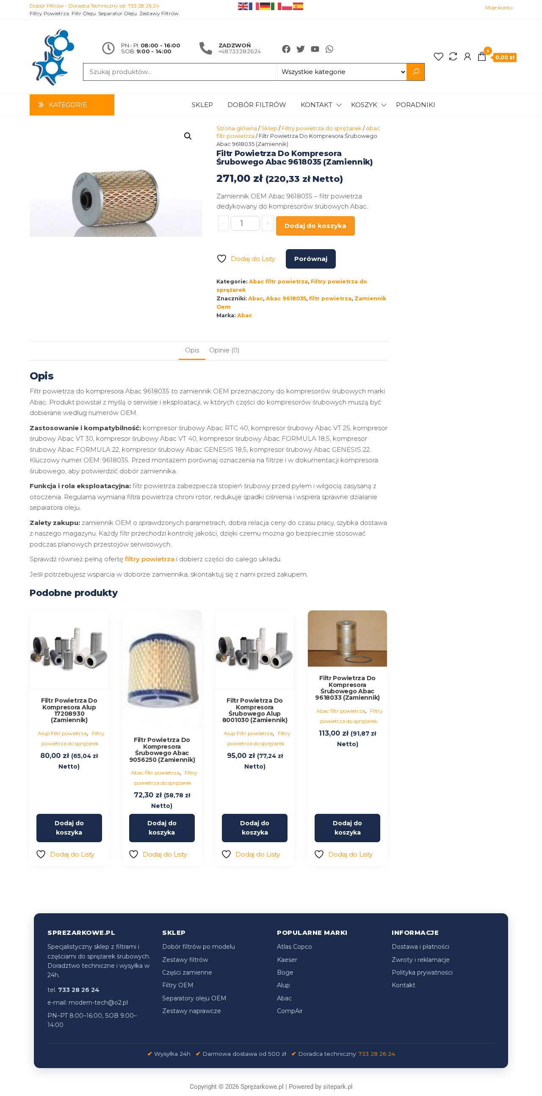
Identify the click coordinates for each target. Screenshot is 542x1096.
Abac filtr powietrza (278, 281)
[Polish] (287, 6)
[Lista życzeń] (438, 56)
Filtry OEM (178, 985)
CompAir (290, 1011)
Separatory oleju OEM (194, 998)
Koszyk (364, 105)
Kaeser (287, 960)
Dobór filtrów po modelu (198, 946)
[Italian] (276, 6)
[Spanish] (298, 6)
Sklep (202, 105)
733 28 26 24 (377, 1053)
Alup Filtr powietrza (62, 733)
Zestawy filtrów (185, 960)
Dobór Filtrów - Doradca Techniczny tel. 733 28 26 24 (94, 6)
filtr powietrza (330, 298)
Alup (283, 985)
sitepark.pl (338, 1087)
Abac (255, 298)
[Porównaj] (453, 56)
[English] (243, 6)
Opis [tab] (192, 350)
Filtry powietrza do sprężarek (322, 128)
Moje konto (498, 7)
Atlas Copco (294, 946)
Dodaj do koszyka (315, 226)
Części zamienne (187, 972)
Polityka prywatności (422, 972)
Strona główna (236, 128)
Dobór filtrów (256, 105)
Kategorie (68, 105)
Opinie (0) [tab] (224, 350)
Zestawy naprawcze (191, 1011)
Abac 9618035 (286, 298)
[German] (265, 6)
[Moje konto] (467, 56)
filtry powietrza (149, 559)
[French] (254, 6)
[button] (188, 136)
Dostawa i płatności (420, 946)
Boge (285, 972)
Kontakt (316, 105)
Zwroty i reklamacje (421, 960)
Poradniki (415, 105)
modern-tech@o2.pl (98, 1002)
